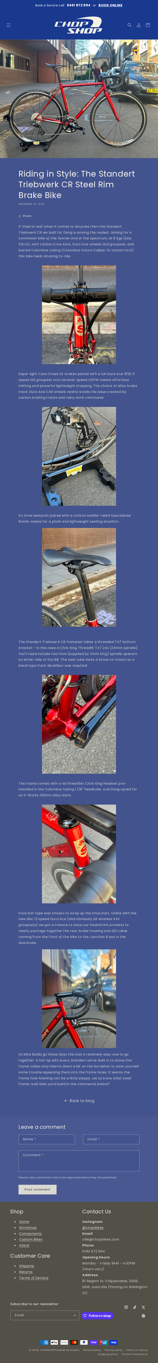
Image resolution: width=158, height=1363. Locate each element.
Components (30, 1233)
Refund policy (92, 1350)
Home (24, 1221)
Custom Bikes (30, 1239)
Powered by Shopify (67, 1350)
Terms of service (137, 1350)
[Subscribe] (74, 1315)
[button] (8, 25)
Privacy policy (113, 1350)
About (24, 1245)
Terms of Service (34, 1278)
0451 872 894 (79, 5)
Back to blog (82, 1100)
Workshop (28, 1227)
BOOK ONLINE (111, 5)
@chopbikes (93, 1227)
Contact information (135, 1354)
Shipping (26, 1266)
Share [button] (27, 216)
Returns (26, 1272)
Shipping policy (108, 1354)
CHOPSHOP (47, 1350)
